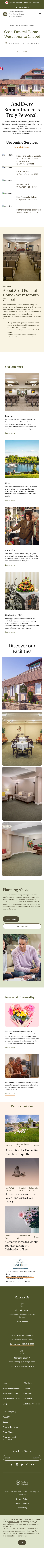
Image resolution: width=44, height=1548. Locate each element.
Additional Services (31, 1404)
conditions (22, 1536)
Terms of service (22, 1503)
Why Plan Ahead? (10, 1394)
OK (22, 1542)
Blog (5, 1404)
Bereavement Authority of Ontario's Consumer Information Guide (20, 1277)
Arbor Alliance (9, 1432)
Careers (6, 1422)
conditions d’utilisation (24, 1531)
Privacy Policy (22, 1499)
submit (36, 1458)
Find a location (22, 1322)
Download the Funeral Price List (18, 1281)
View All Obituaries (22, 147)
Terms (8, 1526)
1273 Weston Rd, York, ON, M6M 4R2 (23, 43)
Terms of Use (13, 1521)
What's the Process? (11, 1389)
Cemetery (27, 1394)
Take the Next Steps (11, 1399)
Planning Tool (22, 926)
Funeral (26, 1389)
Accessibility (22, 1507)
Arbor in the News (10, 1427)
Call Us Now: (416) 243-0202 (22, 1344)
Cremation (27, 1399)
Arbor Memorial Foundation (9, 1438)
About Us (7, 1417)
